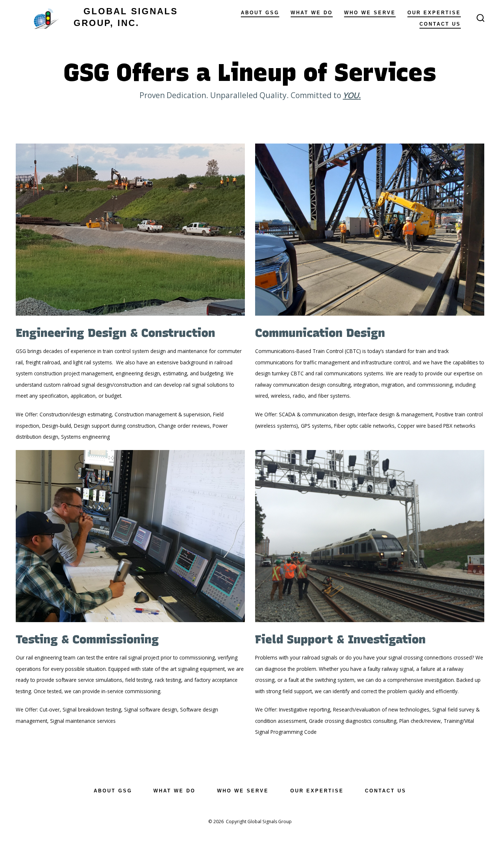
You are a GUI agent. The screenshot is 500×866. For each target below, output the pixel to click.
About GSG (260, 12)
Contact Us (440, 24)
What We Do (312, 12)
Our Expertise (434, 12)
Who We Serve (370, 12)
